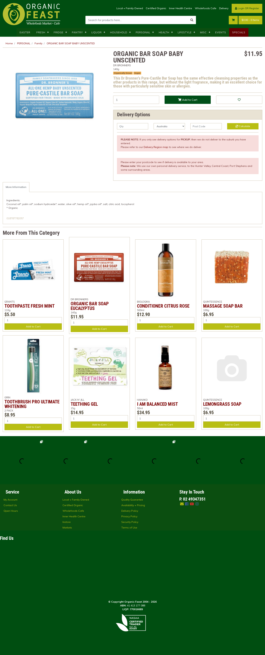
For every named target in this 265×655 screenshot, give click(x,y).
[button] (239, 100)
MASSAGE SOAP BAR (223, 306)
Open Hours (11, 510)
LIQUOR (96, 32)
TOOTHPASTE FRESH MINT (30, 306)
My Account (10, 499)
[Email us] (182, 504)
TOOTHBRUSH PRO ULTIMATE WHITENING (32, 404)
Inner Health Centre (180, 8)
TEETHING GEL (84, 404)
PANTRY (77, 32)
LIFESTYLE (185, 32)
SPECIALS (238, 32)
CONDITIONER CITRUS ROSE (163, 306)
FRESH (40, 32)
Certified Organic (156, 8)
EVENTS (220, 32)
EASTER (25, 32)
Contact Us (10, 505)
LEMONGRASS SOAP (222, 404)
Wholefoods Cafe (205, 8)
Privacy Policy (129, 516)
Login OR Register (248, 8)
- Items (250, 20)
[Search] (192, 20)
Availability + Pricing (133, 505)
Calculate (244, 126)
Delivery (223, 8)
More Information (16, 187)
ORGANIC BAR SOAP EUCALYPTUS (90, 306)
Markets (67, 527)
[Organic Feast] (32, 13)
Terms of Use (129, 527)
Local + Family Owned (129, 8)
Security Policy (129, 522)
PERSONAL (143, 32)
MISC (203, 32)
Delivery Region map (156, 147)
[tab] (16, 187)
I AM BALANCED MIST (157, 404)
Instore (67, 522)
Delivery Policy (129, 510)
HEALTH (164, 32)
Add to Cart (189, 100)
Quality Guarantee (132, 499)
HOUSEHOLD (118, 32)
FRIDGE (58, 32)
